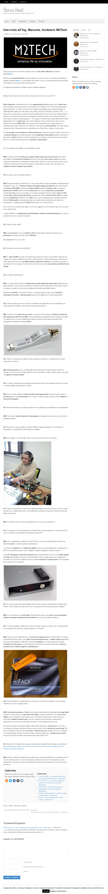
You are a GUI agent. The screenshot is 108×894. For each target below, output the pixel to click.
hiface (11, 806)
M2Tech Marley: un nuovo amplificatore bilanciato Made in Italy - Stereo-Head (27, 827)
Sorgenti (32, 21)
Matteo (7, 34)
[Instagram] (22, 781)
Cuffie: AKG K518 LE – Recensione (91, 67)
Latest (83, 30)
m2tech (24, 806)
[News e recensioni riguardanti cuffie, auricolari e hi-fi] (18, 13)
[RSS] (6, 781)
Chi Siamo (23, 2)
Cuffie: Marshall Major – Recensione (91, 59)
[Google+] (18, 781)
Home (6, 2)
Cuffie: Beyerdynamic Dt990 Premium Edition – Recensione (21, 810)
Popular (76, 30)
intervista (17, 806)
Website (26, 871)
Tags (89, 30)
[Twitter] (10, 781)
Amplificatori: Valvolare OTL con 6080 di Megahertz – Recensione (50, 812)
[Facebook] (14, 781)
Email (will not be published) (33, 867)
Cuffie (14, 21)
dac (6, 806)
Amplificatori (23, 21)
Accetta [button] (46, 891)
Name (28, 862)
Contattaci (14, 2)
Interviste (41, 21)
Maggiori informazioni (58, 891)
